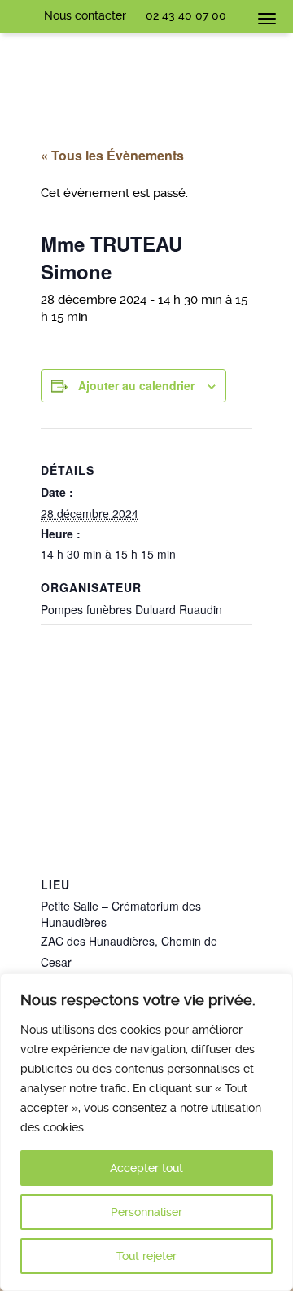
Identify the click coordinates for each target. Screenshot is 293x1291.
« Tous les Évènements (112, 155)
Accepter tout (146, 1168)
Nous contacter (85, 15)
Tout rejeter (146, 1255)
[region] (146, 1132)
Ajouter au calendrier (136, 385)
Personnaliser (146, 1212)
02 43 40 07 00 (186, 15)
